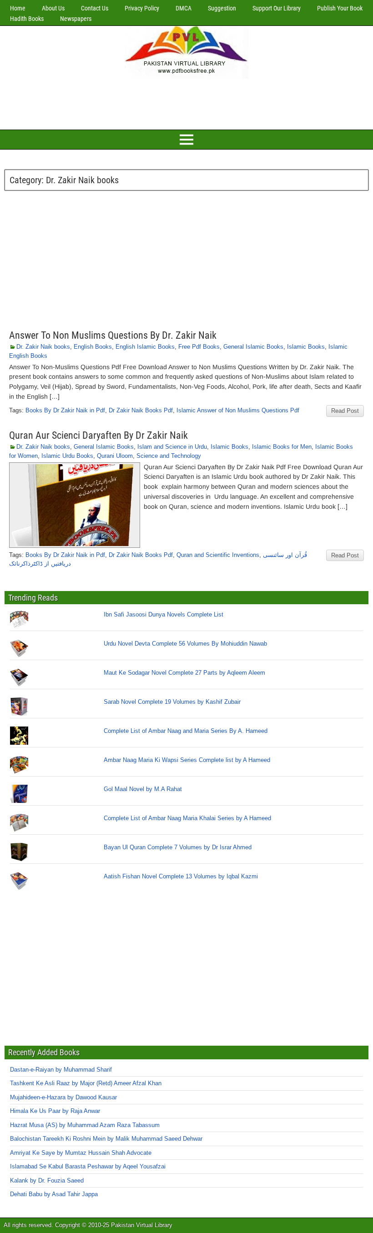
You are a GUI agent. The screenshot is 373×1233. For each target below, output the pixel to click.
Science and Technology (168, 455)
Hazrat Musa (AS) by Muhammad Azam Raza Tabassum (85, 1125)
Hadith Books (27, 18)
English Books (93, 346)
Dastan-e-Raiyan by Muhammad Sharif (61, 1069)
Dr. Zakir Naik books (43, 346)
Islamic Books (306, 346)
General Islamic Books (253, 346)
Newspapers (75, 18)
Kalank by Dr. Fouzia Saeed (47, 1180)
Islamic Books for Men (282, 446)
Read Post (345, 410)
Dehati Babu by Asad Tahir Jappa (54, 1194)
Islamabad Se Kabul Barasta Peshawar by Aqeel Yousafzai (88, 1166)
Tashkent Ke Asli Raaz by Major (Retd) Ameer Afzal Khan (85, 1083)
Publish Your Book (340, 8)
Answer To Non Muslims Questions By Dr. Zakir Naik (113, 335)
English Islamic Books (145, 346)
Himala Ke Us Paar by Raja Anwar (55, 1111)
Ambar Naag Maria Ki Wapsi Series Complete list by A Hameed (187, 760)
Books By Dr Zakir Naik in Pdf (65, 410)
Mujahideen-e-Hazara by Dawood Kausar (63, 1097)
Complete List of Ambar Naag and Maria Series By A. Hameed (185, 730)
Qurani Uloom (115, 455)
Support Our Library (276, 8)
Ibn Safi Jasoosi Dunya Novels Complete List (163, 614)
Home (17, 8)
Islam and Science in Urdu (172, 446)
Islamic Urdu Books (67, 455)
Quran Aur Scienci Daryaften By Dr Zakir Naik (98, 435)
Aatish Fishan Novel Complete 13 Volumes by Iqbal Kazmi (181, 876)
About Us (53, 8)
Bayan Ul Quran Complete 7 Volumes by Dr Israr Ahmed (178, 847)
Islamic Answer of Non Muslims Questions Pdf (237, 410)
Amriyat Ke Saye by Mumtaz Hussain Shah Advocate (80, 1152)
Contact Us (94, 8)
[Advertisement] (186, 102)
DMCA (184, 8)
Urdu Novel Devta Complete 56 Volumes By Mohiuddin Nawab (185, 643)
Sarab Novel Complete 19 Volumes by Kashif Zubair (172, 701)
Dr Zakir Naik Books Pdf (141, 410)
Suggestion (222, 8)
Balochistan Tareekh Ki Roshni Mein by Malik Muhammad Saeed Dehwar (106, 1138)
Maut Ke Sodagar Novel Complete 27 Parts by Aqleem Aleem (184, 672)
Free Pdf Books (199, 346)
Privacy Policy (142, 8)
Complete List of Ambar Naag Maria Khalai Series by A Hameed (187, 818)
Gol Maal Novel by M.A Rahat (143, 789)
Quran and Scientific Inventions (217, 554)
